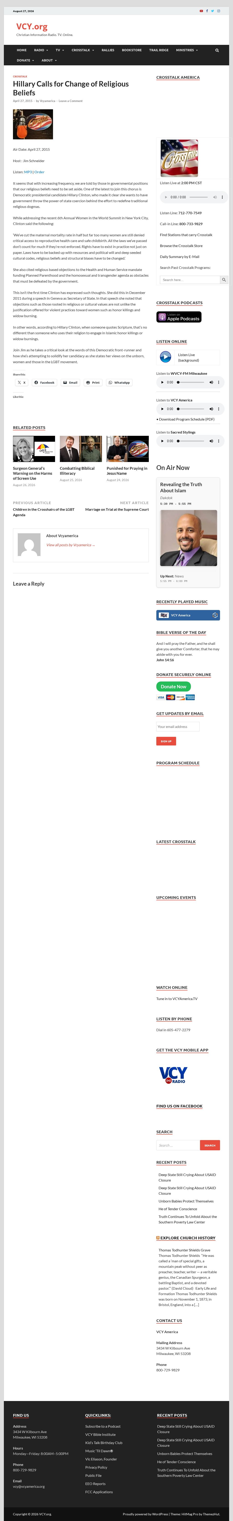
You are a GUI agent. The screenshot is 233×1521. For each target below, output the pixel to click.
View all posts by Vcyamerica (70, 545)
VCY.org (31, 26)
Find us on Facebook (179, 1105)
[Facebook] (207, 10)
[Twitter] (212, 10)
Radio (39, 50)
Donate (23, 60)
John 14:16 (165, 660)
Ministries (185, 50)
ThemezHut (211, 1514)
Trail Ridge (158, 50)
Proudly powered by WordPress (145, 1514)
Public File (93, 1475)
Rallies (108, 50)
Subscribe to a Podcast (103, 1426)
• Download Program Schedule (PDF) (185, 419)
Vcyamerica (47, 101)
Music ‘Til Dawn (99, 1451)
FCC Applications (99, 1492)
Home (21, 50)
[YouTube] (201, 10)
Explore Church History (187, 1237)
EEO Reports (95, 1483)
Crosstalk (81, 50)
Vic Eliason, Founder (101, 1459)
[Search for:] (188, 1145)
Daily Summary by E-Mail (179, 256)
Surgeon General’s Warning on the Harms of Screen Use (32, 473)
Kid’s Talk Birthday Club (103, 1442)
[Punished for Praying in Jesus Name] (128, 463)
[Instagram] (218, 10)
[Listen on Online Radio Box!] (215, 615)
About (47, 60)
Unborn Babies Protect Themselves (186, 1201)
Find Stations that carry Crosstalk (186, 234)
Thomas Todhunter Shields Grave (184, 1250)
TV (58, 50)
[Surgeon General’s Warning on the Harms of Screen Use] (34, 463)
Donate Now (173, 686)
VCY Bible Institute (100, 1434)
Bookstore (132, 50)
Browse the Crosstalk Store (181, 245)
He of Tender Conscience (178, 1209)
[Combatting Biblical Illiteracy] (81, 463)
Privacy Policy (96, 1467)
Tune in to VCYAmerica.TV (177, 998)
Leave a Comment (71, 101)
